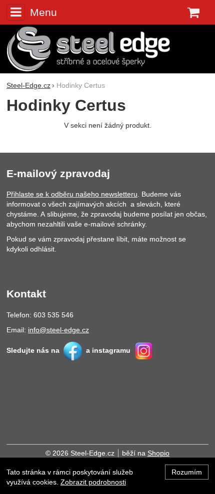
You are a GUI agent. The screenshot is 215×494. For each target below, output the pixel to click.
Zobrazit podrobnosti (93, 482)
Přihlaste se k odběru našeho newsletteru (72, 194)
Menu (43, 12)
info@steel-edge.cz (58, 330)
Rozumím (187, 472)
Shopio (159, 453)
